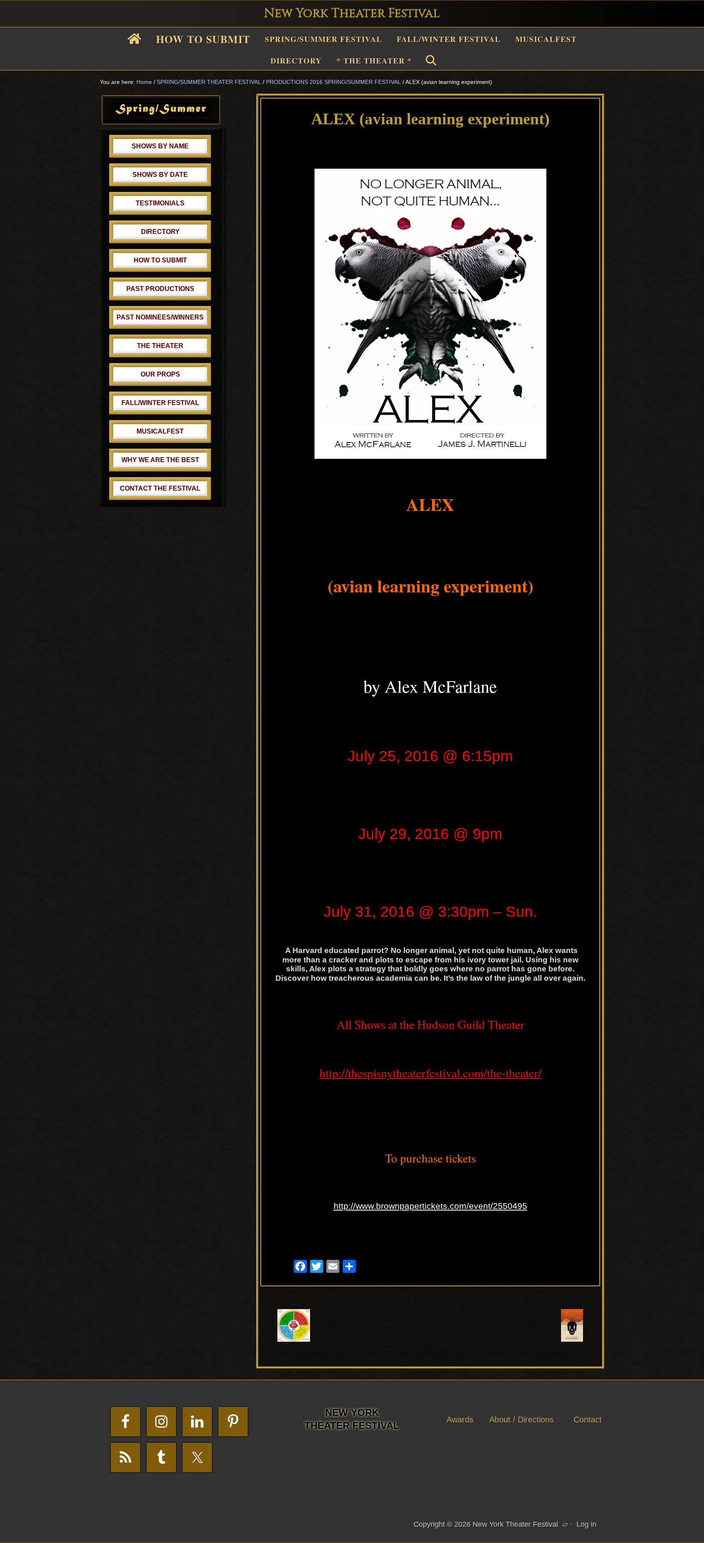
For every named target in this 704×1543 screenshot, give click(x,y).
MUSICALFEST (160, 431)
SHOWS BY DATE (160, 174)
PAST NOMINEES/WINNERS (160, 317)
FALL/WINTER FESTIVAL (160, 402)
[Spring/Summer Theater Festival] (161, 114)
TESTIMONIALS (160, 203)
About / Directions (521, 1419)
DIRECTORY (160, 231)
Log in (586, 1524)
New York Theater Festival (352, 13)
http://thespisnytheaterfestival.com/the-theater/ (430, 1073)
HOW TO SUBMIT (160, 260)
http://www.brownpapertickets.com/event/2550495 (430, 1206)
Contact (588, 1419)
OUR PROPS (160, 374)
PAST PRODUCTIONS (160, 288)
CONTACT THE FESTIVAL (160, 488)
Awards (460, 1419)
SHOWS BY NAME (160, 146)
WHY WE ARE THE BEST (160, 459)
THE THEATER (160, 345)
